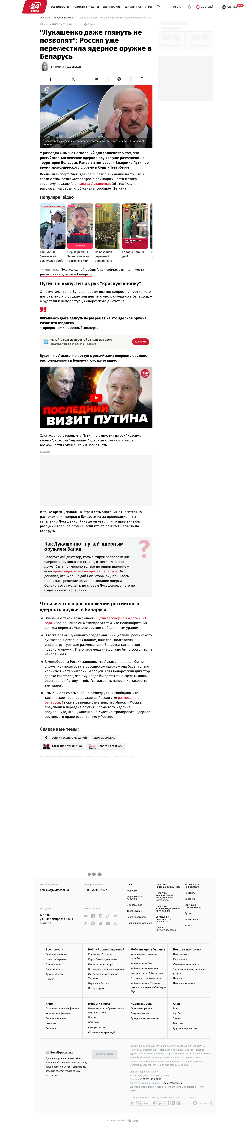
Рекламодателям (136, 917)
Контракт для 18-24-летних (147, 973)
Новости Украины (86, 6)
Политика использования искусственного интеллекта (164, 896)
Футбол (177, 1013)
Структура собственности (193, 906)
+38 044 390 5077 (95, 890)
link (86, 916)
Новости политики (64, 18)
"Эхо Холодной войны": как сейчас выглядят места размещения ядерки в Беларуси (92, 271)
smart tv (180, 1103)
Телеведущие (134, 911)
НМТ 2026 (93, 1022)
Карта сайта (191, 919)
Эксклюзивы (112, 6)
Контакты (190, 893)
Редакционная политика (135, 897)
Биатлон (178, 1023)
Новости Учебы (99, 1003)
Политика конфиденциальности (168, 885)
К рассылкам (104, 1054)
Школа (92, 1017)
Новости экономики (187, 949)
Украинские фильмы (58, 1013)
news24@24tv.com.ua (54, 890)
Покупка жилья (140, 1013)
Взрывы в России (98, 983)
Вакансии (190, 899)
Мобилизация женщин (144, 968)
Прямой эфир (54, 964)
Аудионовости (54, 974)
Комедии (51, 1023)
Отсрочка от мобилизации (147, 978)
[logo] (35, 7)
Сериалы (51, 1028)
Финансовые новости (186, 964)
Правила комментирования (166, 929)
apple (160, 1103)
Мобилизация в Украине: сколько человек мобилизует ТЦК (148, 987)
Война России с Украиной (106, 949)
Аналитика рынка (141, 1008)
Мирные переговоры (100, 964)
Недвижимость (141, 1003)
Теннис (177, 1018)
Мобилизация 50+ (141, 963)
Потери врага (96, 988)
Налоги (177, 978)
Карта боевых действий (102, 959)
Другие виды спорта (185, 1028)
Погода (50, 979)
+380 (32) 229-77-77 (150, 1079)
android (139, 1103)
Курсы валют (181, 959)
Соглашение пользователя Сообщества (163, 919)
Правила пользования (139, 923)
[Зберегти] (142, 79)
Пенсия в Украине (184, 983)
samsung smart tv (202, 1103)
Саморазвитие (97, 1027)
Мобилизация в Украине (148, 949)
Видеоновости (54, 969)
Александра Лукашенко (90, 184)
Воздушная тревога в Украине (106, 969)
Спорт (177, 1003)
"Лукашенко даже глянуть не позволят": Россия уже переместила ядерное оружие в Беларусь (115, 18)
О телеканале (134, 905)
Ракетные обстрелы (100, 954)
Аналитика (133, 6)
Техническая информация (192, 885)
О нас (130, 884)
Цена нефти (180, 954)
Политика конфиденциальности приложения (168, 908)
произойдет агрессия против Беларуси (84, 571)
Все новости (60, 6)
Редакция (132, 890)
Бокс (176, 1008)
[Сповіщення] (189, 6)
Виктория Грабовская (66, 66)
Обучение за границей (101, 1032)
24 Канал (45, 18)
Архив (188, 913)
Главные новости (56, 954)
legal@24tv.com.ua (172, 1083)
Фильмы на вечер (56, 1018)
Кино (49, 1003)
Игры (148, 6)
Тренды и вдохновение (144, 1018)
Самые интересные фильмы (62, 1008)
